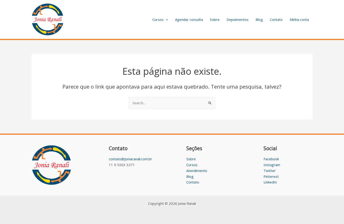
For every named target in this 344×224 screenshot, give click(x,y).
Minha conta (299, 19)
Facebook (271, 159)
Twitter (269, 170)
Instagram (271, 164)
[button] (166, 19)
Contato (276, 19)
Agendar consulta (189, 19)
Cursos (158, 19)
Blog (259, 19)
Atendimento (196, 170)
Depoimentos (238, 19)
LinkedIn (270, 182)
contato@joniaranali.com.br (130, 159)
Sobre (215, 19)
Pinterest (271, 176)
